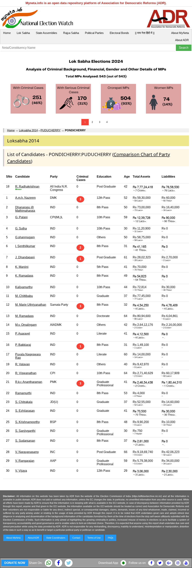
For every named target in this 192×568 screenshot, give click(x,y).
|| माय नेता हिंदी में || (144, 32)
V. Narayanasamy (27, 452)
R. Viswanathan (25, 373)
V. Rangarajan (24, 460)
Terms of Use (94, 538)
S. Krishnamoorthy (27, 422)
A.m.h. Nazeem (25, 197)
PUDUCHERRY (50, 130)
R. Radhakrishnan (27, 186)
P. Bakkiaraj (23, 344)
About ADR (182, 40)
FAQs (110, 538)
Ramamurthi (23, 393)
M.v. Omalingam (26, 324)
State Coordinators (55, 538)
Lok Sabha (23, 32)
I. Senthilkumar (25, 246)
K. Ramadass (24, 275)
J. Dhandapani (25, 257)
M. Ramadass (24, 316)
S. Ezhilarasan (25, 410)
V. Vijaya (21, 470)
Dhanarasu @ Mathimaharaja (25, 209)
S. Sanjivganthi (25, 430)
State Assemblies (46, 32)
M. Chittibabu (24, 295)
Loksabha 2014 (28, 130)
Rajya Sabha (71, 32)
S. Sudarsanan (25, 440)
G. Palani (21, 217)
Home (7, 32)
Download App (108, 562)
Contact (76, 538)
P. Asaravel (22, 333)
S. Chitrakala (23, 402)
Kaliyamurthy (24, 287)
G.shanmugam (25, 237)
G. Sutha (21, 228)
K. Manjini (21, 266)
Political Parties (94, 32)
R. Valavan (22, 364)
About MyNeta (180, 32)
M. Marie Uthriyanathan (30, 304)
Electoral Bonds (119, 32)
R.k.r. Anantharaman (28, 381)
